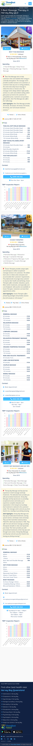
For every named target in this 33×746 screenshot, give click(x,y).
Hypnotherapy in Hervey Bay (11, 699)
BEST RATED (4, 7)
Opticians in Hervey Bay (9, 707)
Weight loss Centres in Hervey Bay (12, 722)
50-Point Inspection (11, 18)
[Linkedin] (14, 739)
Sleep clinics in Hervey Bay (10, 720)
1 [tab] (14, 44)
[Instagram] (8, 739)
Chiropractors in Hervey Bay (10, 696)
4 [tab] (18, 44)
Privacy (3, 741)
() (20, 54)
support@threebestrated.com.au (14, 736)
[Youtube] (11, 739)
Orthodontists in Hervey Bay (10, 709)
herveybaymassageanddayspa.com (15, 603)
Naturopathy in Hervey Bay (10, 704)
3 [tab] (16, 232)
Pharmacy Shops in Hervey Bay (11, 712)
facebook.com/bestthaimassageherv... (16, 173)
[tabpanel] (16, 37)
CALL (7, 48)
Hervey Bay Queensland (13, 690)
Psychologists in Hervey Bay (10, 717)
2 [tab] (15, 44)
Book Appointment (11, 387)
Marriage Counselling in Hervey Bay (12, 701)
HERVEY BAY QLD (13, 7)
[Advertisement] (16, 665)
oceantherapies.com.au (12, 395)
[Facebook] (1, 739)
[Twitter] (4, 739)
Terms (9, 741)
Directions (24, 58)
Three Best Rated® (15, 744)
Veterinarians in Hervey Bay (10, 694)
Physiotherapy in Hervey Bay (11, 714)
